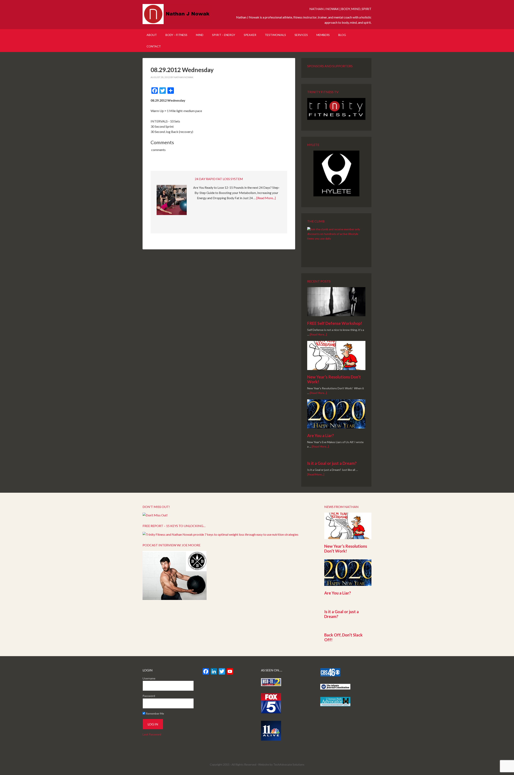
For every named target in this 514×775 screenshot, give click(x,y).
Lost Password (152, 734)
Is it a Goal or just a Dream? (332, 463)
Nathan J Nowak (177, 14)
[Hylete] (336, 173)
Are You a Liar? (320, 435)
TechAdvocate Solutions (288, 764)
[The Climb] (336, 241)
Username (149, 678)
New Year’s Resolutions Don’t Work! (345, 548)
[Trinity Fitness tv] (336, 109)
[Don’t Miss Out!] (155, 515)
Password (149, 696)
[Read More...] (266, 198)
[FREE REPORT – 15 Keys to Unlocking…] (220, 534)
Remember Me (154, 713)
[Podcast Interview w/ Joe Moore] (175, 599)
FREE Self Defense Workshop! (334, 323)
